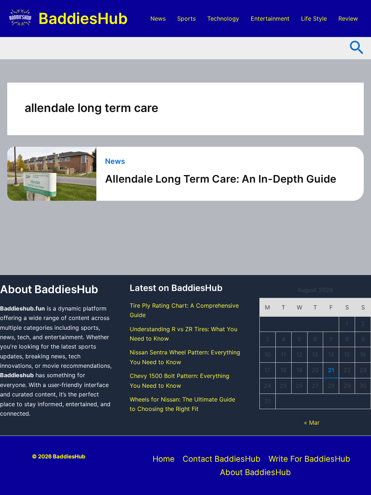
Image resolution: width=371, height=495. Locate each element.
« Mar (312, 422)
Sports (186, 18)
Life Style (314, 18)
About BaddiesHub (255, 472)
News (158, 18)
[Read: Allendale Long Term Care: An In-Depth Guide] (51, 174)
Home (164, 458)
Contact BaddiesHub (221, 458)
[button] (356, 48)
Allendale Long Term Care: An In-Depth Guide (220, 178)
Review (348, 18)
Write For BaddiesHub (309, 458)
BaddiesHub (83, 18)
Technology (223, 18)
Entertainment (270, 18)
